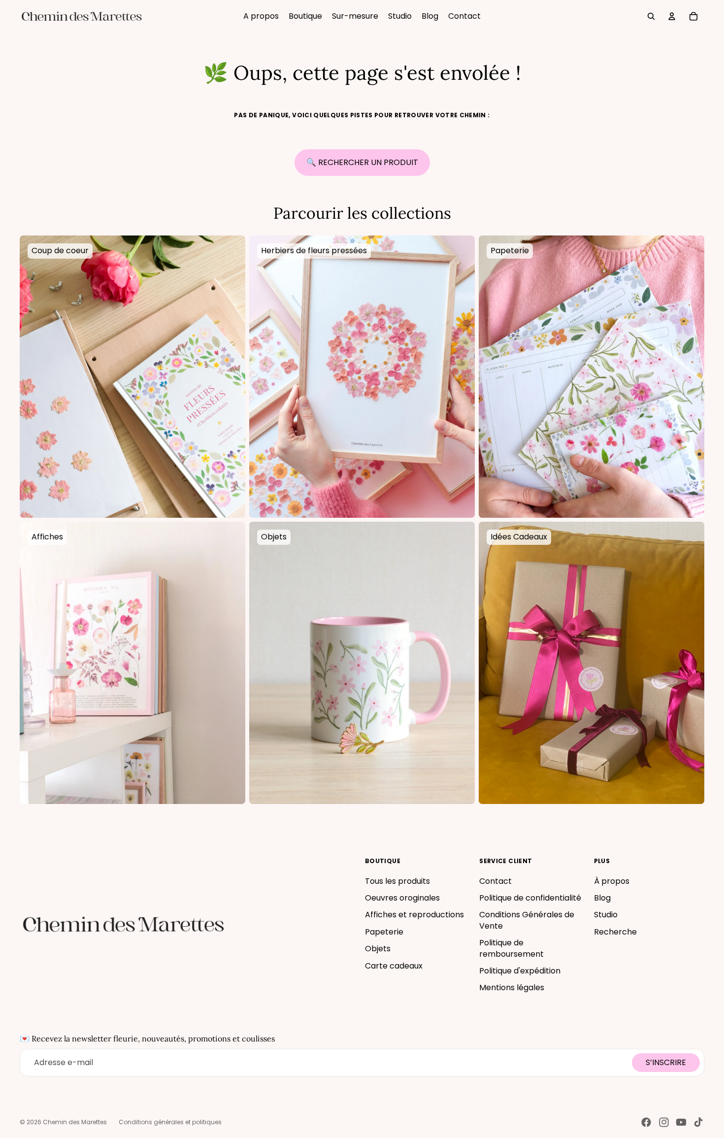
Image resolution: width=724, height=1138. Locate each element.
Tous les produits (397, 881)
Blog (602, 898)
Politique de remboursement (511, 948)
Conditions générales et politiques (170, 1122)
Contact (495, 881)
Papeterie (384, 931)
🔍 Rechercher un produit (362, 162)
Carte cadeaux (394, 965)
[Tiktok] (698, 1122)
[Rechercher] (651, 16)
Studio (606, 914)
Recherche (615, 931)
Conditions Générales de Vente (526, 920)
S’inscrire (666, 1062)
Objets (378, 948)
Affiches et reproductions (414, 914)
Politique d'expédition (519, 970)
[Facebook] (646, 1122)
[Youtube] (681, 1122)
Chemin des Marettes (75, 1122)
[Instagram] (664, 1122)
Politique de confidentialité (530, 898)
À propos (611, 881)
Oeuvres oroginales (402, 898)
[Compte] (672, 16)
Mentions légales (511, 987)
